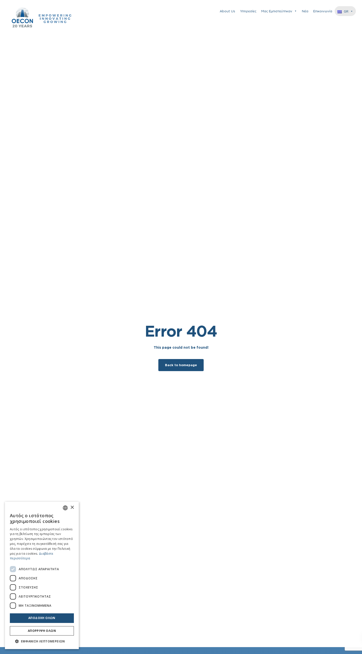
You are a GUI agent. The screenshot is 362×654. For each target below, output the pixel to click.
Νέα (305, 11)
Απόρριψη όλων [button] (42, 631)
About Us (227, 11)
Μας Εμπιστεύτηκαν (276, 11)
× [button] (72, 507)
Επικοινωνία (322, 11)
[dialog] (42, 575)
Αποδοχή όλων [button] (41, 618)
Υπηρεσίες (248, 11)
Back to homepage (181, 365)
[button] (42, 641)
